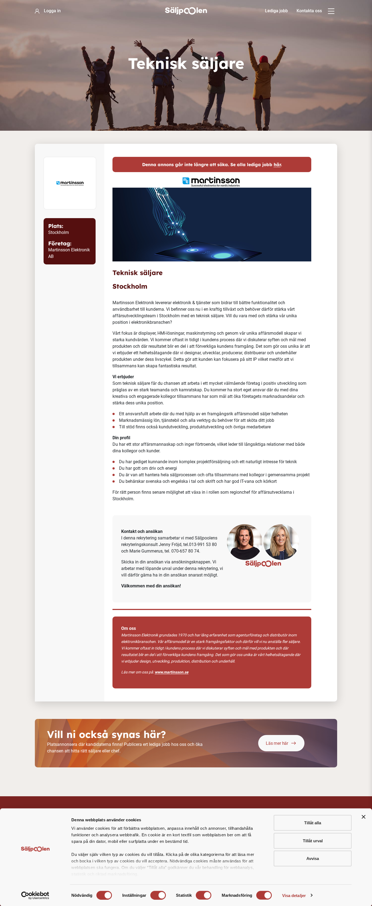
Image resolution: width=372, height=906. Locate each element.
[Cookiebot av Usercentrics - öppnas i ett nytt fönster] (35, 895)
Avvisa (312, 858)
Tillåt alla (312, 822)
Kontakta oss (309, 10)
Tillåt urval (313, 840)
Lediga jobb (276, 10)
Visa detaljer (294, 895)
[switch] (158, 895)
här (277, 164)
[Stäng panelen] (363, 817)
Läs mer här (277, 743)
